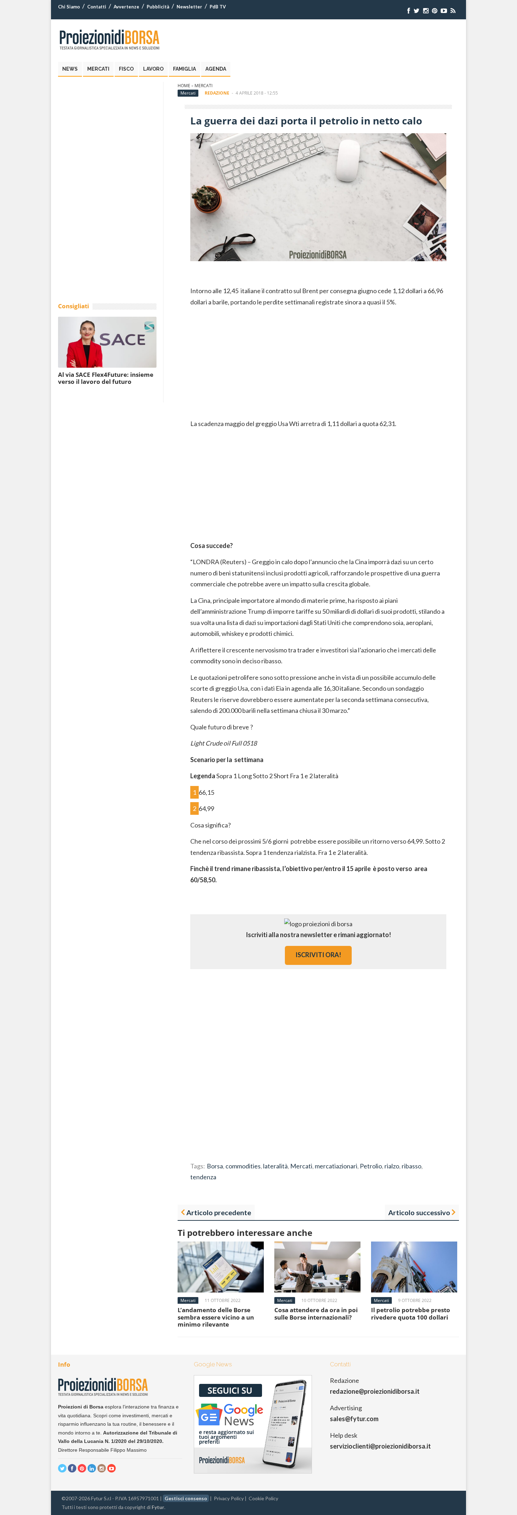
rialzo (391, 1166)
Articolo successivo (419, 1212)
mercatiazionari (336, 1166)
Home (184, 86)
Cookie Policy (263, 1498)
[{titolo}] (408, 10)
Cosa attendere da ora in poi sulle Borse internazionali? (316, 1313)
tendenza (203, 1177)
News (70, 69)
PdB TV (218, 6)
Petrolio (371, 1166)
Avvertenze (126, 6)
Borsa (215, 1166)
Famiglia (184, 69)
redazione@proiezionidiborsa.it (375, 1391)
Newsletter (189, 6)
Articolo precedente (218, 1212)
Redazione (217, 93)
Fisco (126, 69)
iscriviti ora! (318, 955)
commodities (243, 1166)
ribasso (411, 1166)
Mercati (98, 69)
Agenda (215, 69)
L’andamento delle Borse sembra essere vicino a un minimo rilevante (216, 1317)
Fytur (158, 1507)
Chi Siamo (69, 6)
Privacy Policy (229, 1498)
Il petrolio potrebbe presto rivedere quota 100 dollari (410, 1313)
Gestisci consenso (186, 1498)
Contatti (96, 6)
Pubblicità (158, 6)
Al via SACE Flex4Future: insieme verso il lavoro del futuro (105, 378)
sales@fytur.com (354, 1419)
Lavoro (153, 69)
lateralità (275, 1166)
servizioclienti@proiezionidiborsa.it (380, 1446)
